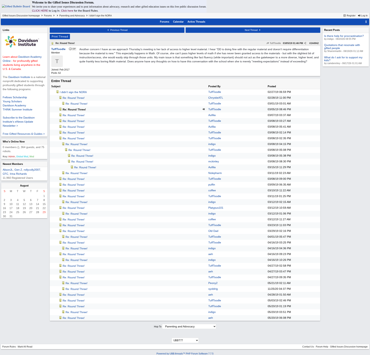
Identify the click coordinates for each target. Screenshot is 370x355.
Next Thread (251, 30)
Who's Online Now (14, 141)
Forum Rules (9, 346)
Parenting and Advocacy (72, 15)
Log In (364, 15)
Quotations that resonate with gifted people (342, 46)
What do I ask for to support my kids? (343, 59)
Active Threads (196, 21)
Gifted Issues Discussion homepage (21, 15)
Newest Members (13, 164)
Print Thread (60, 36)
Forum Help (322, 346)
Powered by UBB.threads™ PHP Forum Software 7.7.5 (185, 353)
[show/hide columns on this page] (366, 21)
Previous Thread (119, 30)
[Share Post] (305, 43)
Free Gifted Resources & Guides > (24, 133)
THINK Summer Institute (17, 109)
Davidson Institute (19, 77)
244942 (315, 43)
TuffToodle (275, 43)
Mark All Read (25, 346)
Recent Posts (332, 30)
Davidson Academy (14, 105)
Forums (48, 15)
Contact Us (308, 346)
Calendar (178, 21)
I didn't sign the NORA (73, 92)
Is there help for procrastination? (344, 35)
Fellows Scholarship (15, 97)
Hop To (157, 326)
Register (351, 15)
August (24, 185)
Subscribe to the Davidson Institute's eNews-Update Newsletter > (19, 121)
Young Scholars (12, 101)
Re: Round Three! (65, 43)
